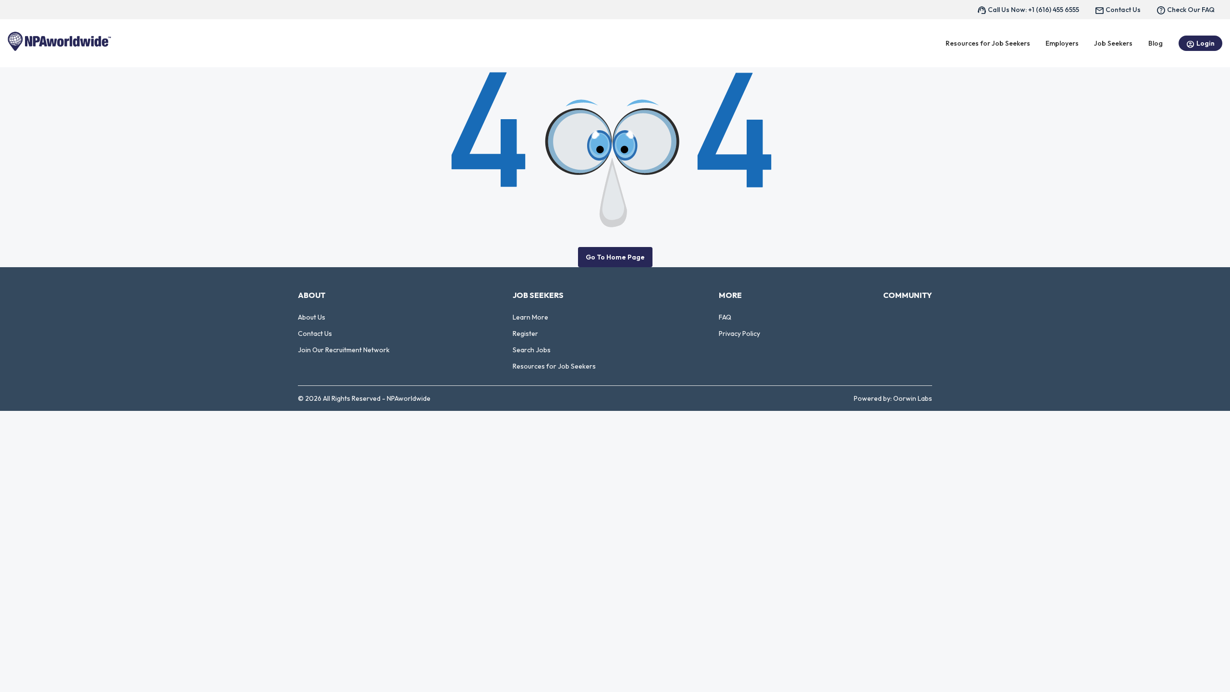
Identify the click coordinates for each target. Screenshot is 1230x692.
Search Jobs (532, 350)
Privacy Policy (739, 333)
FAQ (725, 317)
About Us (311, 317)
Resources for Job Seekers (554, 366)
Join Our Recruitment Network (344, 350)
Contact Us (315, 333)
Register (525, 333)
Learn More (530, 317)
